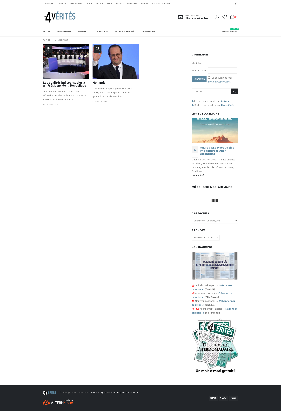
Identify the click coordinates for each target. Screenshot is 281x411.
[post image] (66, 61)
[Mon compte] (217, 17)
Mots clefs (132, 3)
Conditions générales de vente (123, 392)
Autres (119, 3)
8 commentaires (100, 101)
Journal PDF (101, 31)
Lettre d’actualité (124, 31)
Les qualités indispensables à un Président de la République (64, 84)
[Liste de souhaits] (224, 17)
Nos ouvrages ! (230, 30)
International (76, 3)
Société (88, 3)
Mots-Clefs (227, 105)
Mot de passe (199, 70)
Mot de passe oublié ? (219, 81)
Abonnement (64, 31)
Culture (99, 3)
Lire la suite (197, 175)
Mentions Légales (98, 392)
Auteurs (144, 3)
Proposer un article (161, 3)
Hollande (99, 82)
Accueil (47, 31)
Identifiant (197, 63)
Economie (61, 3)
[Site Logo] (59, 17)
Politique (49, 3)
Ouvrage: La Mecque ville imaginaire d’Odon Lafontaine (217, 151)
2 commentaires (50, 104)
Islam (109, 3)
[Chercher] (234, 91)
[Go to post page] (215, 130)
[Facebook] (236, 3)
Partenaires (148, 31)
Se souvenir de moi (222, 77)
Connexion (83, 31)
